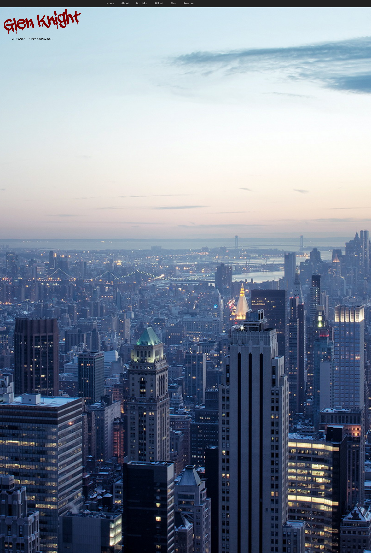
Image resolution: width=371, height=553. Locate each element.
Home (110, 3)
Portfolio (141, 3)
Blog (173, 3)
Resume (188, 3)
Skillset (158, 3)
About (125, 3)
